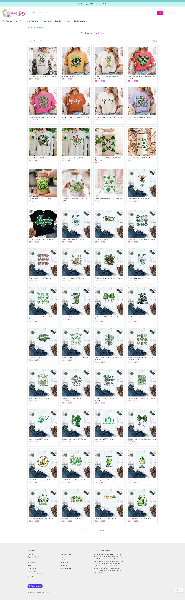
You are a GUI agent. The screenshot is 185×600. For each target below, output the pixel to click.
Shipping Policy (65, 563)
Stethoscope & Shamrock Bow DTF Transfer (107, 318)
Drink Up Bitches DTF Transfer (105, 480)
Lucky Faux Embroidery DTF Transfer (41, 239)
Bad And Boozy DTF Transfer (72, 519)
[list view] (156, 41)
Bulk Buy (58, 21)
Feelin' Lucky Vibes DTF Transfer (73, 239)
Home (29, 27)
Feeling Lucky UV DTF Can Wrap (40, 199)
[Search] (160, 13)
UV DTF (19, 21)
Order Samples (32, 571)
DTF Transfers (7, 21)
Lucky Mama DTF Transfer (104, 439)
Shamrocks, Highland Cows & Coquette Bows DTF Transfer (141, 359)
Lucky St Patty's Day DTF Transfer (139, 117)
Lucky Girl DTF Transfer (70, 317)
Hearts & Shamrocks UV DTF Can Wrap (108, 199)
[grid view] (153, 41)
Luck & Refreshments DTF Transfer (41, 519)
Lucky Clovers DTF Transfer (38, 439)
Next (101, 530)
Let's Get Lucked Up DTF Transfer (139, 519)
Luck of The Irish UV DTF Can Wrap (140, 158)
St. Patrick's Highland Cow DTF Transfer (108, 278)
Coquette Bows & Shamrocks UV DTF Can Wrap (108, 159)
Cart (28, 560)
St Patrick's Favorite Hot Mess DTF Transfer (107, 399)
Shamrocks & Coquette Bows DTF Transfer (40, 318)
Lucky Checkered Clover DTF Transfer (74, 158)
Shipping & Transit (33, 557)
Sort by (29, 41)
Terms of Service (66, 568)
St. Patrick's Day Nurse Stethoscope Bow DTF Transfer (142, 440)
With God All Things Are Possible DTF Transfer (108, 359)
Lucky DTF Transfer (101, 239)
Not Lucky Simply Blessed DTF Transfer (42, 76)
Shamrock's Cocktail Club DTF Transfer (75, 358)
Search (29, 565)
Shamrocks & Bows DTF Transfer (40, 278)
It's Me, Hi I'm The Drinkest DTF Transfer (76, 480)
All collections (31, 568)
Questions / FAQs (66, 554)
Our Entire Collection (81, 21)
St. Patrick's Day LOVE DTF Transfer (74, 439)
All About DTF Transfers (35, 574)
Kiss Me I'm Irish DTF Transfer (72, 76)
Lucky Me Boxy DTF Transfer (39, 158)
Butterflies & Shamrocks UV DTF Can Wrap (74, 200)
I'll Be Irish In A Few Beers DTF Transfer (42, 480)
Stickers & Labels (46, 21)
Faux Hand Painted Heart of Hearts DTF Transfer (141, 77)
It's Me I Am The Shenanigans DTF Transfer (140, 318)
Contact (63, 560)
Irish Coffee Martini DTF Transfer (139, 199)
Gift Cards (67, 21)
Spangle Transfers (32, 21)
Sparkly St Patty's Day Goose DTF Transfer (106, 77)
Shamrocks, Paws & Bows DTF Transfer (141, 239)
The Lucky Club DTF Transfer (39, 398)
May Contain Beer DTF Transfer (138, 480)
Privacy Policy (65, 565)
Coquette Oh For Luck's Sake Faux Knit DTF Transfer (42, 118)
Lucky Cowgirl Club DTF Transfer (73, 278)
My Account (31, 563)
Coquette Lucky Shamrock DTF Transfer (75, 117)
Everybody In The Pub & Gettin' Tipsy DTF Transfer (74, 399)
